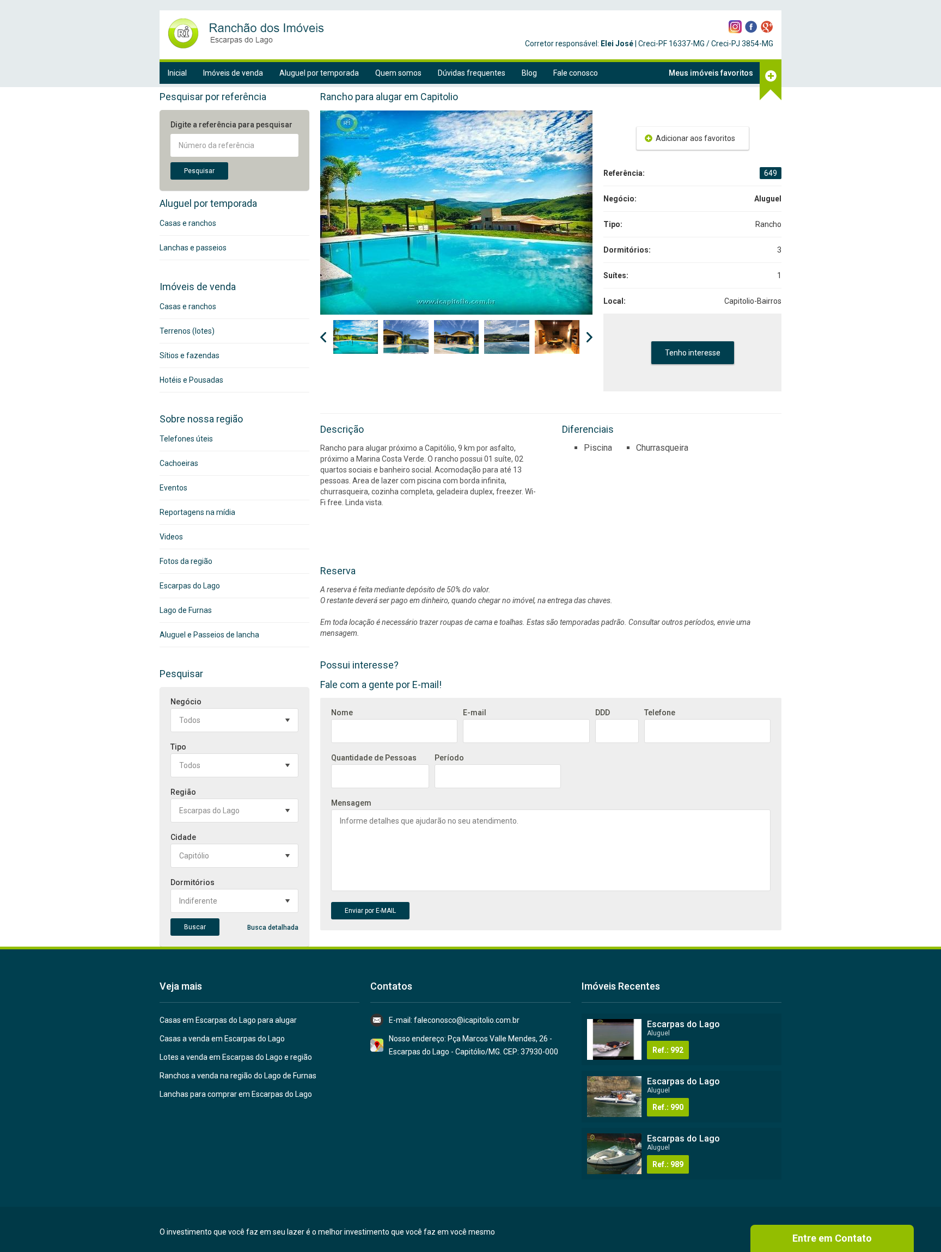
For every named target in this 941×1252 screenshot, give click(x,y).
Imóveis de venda (233, 73)
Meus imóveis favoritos (711, 73)
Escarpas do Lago (190, 586)
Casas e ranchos (188, 223)
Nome (342, 712)
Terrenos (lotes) (187, 331)
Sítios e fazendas (189, 355)
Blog (529, 73)
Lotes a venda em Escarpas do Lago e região (236, 1057)
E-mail (474, 712)
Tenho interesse (692, 352)
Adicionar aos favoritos (695, 138)
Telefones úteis (186, 439)
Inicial (177, 73)
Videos (171, 537)
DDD (602, 712)
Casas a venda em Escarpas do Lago (222, 1038)
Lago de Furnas (186, 610)
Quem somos (398, 73)
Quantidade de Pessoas (374, 758)
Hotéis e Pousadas (191, 380)
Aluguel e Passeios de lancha (209, 635)
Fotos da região (186, 561)
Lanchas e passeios (193, 247)
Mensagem (351, 803)
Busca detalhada (272, 927)
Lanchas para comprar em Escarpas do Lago (236, 1094)
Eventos (173, 488)
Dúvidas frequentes (471, 73)
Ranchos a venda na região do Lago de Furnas (238, 1075)
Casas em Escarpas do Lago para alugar (228, 1020)
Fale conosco (575, 73)
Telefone (659, 712)
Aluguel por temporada (319, 73)
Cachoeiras (179, 463)
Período (449, 758)
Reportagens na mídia (197, 512)
